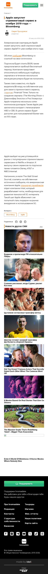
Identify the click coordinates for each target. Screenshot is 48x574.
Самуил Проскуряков (19, 31)
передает (8, 92)
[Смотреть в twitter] (30, 534)
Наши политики (33, 518)
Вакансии (9, 526)
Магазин (29, 509)
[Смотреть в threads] (42, 534)
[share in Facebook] (16, 221)
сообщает (17, 56)
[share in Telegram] (25, 221)
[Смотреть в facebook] (6, 534)
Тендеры (29, 504)
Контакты (9, 514)
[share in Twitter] (20, 221)
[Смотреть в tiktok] (36, 534)
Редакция (9, 509)
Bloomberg (10, 215)
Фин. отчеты (31, 514)
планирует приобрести (32, 185)
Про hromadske (12, 504)
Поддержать (30, 5)
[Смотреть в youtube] (24, 534)
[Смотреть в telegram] (18, 534)
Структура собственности (12, 519)
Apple (23, 215)
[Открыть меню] (41, 5)
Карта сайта (31, 523)
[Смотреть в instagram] (12, 534)
